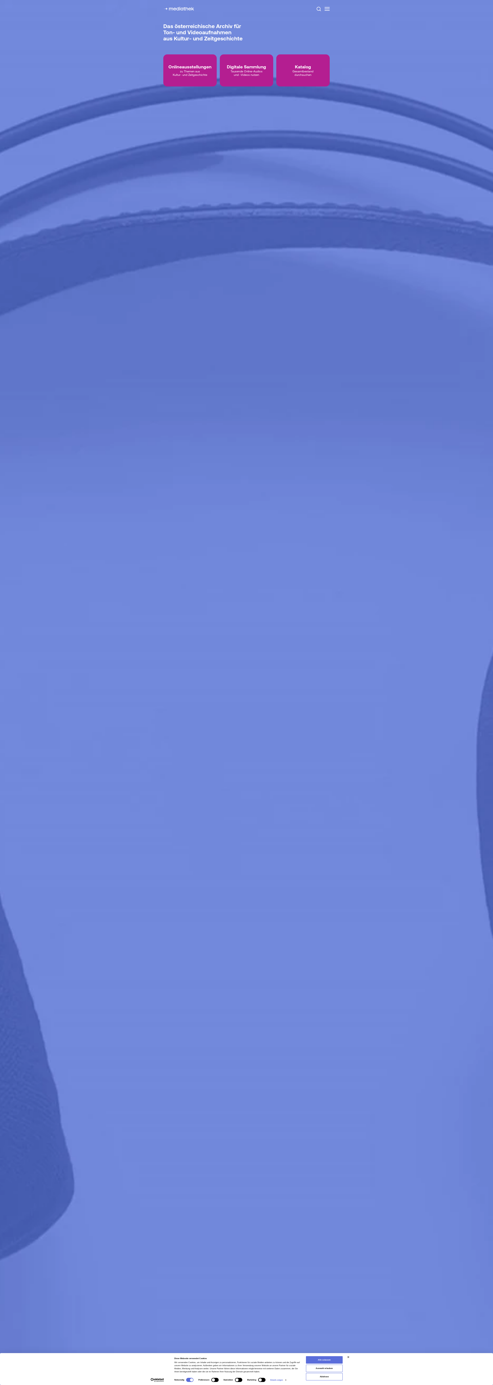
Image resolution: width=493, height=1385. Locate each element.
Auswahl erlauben (324, 1368)
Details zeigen (276, 1380)
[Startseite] (178, 8)
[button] (318, 9)
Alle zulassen (324, 1360)
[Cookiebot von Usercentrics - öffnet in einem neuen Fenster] (157, 1380)
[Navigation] (325, 8)
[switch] (215, 1380)
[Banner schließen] (348, 1357)
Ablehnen (324, 1377)
